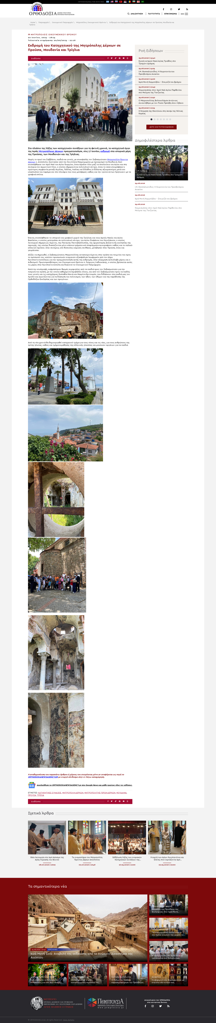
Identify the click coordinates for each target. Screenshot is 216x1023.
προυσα (32, 795)
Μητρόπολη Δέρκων (72, 793)
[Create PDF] (127, 58)
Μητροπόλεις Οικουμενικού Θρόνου (91, 22)
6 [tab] (167, 119)
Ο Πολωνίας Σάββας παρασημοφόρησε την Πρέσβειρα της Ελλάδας (127, 981)
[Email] (123, 58)
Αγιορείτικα (156, 977)
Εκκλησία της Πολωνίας (121, 977)
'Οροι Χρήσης (68, 1020)
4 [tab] (161, 119)
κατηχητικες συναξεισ (49, 793)
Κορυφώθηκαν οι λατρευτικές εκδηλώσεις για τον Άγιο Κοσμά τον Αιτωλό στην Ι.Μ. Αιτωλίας (45, 981)
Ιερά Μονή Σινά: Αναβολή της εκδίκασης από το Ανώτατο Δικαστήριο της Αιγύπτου (81, 955)
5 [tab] (164, 119)
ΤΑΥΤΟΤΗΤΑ (154, 14)
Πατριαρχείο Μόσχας (160, 929)
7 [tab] (170, 119)
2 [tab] (155, 119)
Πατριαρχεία (43, 22)
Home (32, 22)
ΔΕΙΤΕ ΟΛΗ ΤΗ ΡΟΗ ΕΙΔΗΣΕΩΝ (162, 127)
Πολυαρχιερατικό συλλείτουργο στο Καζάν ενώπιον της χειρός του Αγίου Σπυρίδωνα (168, 933)
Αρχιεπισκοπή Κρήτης (79, 977)
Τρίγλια (40, 795)
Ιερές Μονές (52, 949)
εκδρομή (105, 151)
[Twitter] (176, 9)
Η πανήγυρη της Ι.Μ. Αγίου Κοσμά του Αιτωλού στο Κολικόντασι (167, 957)
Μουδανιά (121, 793)
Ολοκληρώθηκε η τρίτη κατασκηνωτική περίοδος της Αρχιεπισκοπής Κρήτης (85, 981)
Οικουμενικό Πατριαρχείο (62, 22)
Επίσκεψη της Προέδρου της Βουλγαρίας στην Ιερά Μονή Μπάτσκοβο (165, 910)
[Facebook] (160, 9)
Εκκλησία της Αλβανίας (161, 953)
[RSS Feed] (184, 9)
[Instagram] (168, 9)
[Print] (119, 58)
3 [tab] (158, 119)
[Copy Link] (115, 58)
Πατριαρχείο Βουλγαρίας (162, 906)
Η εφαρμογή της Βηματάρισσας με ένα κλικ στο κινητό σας (168, 981)
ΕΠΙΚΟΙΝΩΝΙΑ (170, 14)
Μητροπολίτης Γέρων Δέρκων (99, 793)
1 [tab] (151, 119)
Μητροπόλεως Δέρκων (51, 151)
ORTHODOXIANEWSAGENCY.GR (43, 777)
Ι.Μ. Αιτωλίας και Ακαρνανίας (42, 977)
